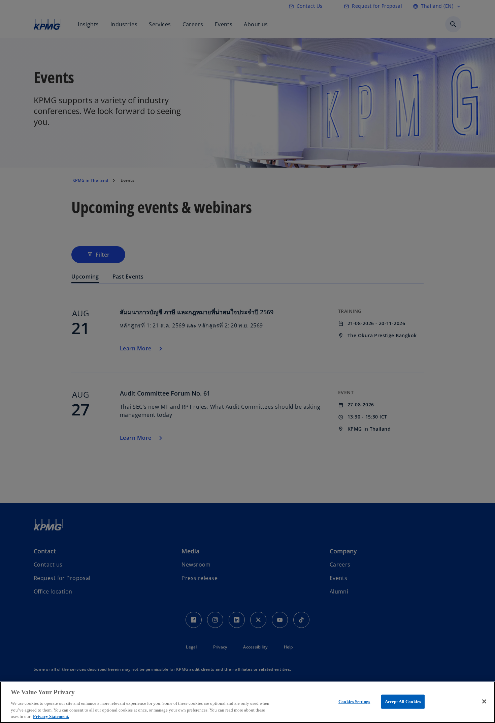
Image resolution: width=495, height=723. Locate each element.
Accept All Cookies (403, 701)
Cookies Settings (354, 701)
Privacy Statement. (51, 716)
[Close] (484, 701)
